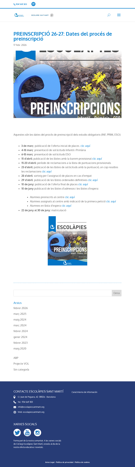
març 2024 (20, 325)
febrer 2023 (21, 342)
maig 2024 (20, 319)
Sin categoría (21, 369)
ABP (16, 357)
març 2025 (20, 313)
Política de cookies (82, 462)
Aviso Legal (49, 462)
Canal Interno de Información (84, 392)
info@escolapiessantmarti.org (31, 407)
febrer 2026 (21, 308)
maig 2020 (20, 348)
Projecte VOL (21, 363)
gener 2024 (20, 337)
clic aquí (85, 145)
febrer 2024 (21, 331)
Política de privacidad (64, 462)
